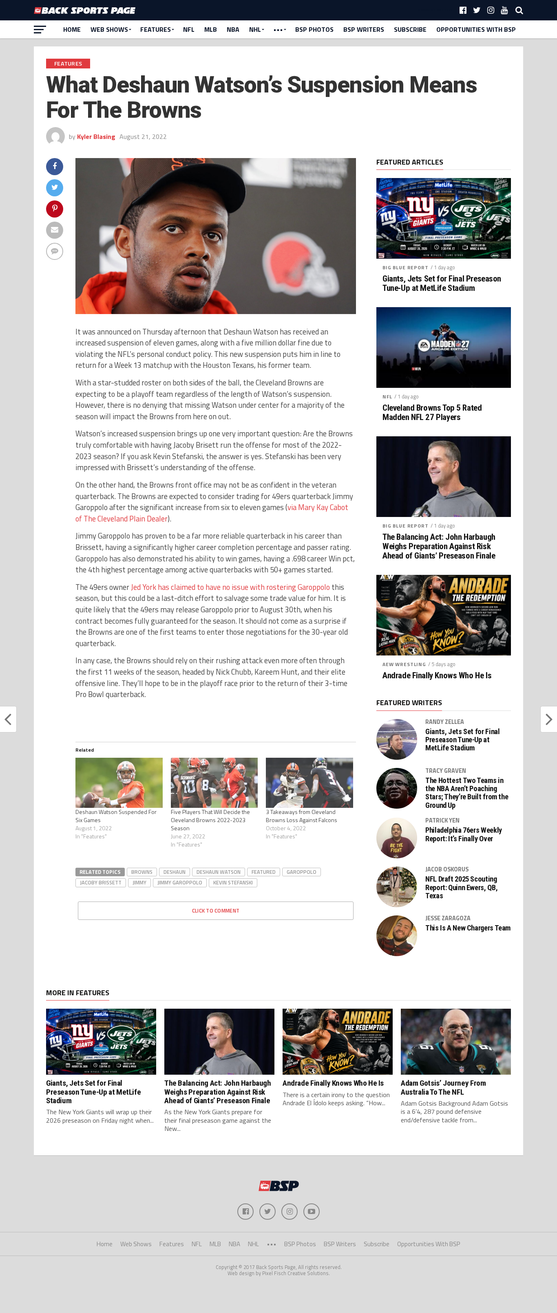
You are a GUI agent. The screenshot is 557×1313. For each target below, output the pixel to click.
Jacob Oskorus (447, 869)
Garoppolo (301, 872)
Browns (142, 872)
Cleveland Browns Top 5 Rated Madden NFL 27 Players (432, 412)
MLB (210, 29)
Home (72, 29)
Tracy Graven (445, 771)
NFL (189, 29)
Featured (264, 872)
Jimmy (139, 882)
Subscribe (410, 29)
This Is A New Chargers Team (468, 928)
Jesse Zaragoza (448, 918)
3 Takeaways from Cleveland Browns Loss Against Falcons (301, 815)
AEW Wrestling (404, 664)
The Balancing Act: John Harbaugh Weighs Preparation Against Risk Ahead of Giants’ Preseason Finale (438, 546)
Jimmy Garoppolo (179, 882)
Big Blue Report (405, 267)
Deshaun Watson (219, 872)
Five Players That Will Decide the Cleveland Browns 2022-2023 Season (210, 819)
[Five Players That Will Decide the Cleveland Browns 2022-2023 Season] (214, 782)
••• (278, 29)
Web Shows (109, 29)
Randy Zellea (444, 722)
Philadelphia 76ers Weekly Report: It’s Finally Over (463, 834)
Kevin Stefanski (233, 882)
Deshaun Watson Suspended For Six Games (116, 815)
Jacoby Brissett (101, 882)
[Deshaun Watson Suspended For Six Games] (119, 782)
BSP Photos (314, 29)
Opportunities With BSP (476, 29)
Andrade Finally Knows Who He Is (436, 675)
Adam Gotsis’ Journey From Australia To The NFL (443, 1087)
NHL (255, 29)
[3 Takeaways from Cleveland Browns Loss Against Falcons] (309, 782)
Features (155, 29)
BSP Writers (363, 29)
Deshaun (175, 872)
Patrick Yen (442, 820)
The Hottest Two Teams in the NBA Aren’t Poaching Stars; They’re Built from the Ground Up (466, 792)
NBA (233, 29)
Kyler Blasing (96, 136)
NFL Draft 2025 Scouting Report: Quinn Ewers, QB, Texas (461, 887)
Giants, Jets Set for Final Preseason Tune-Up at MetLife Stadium (441, 283)
